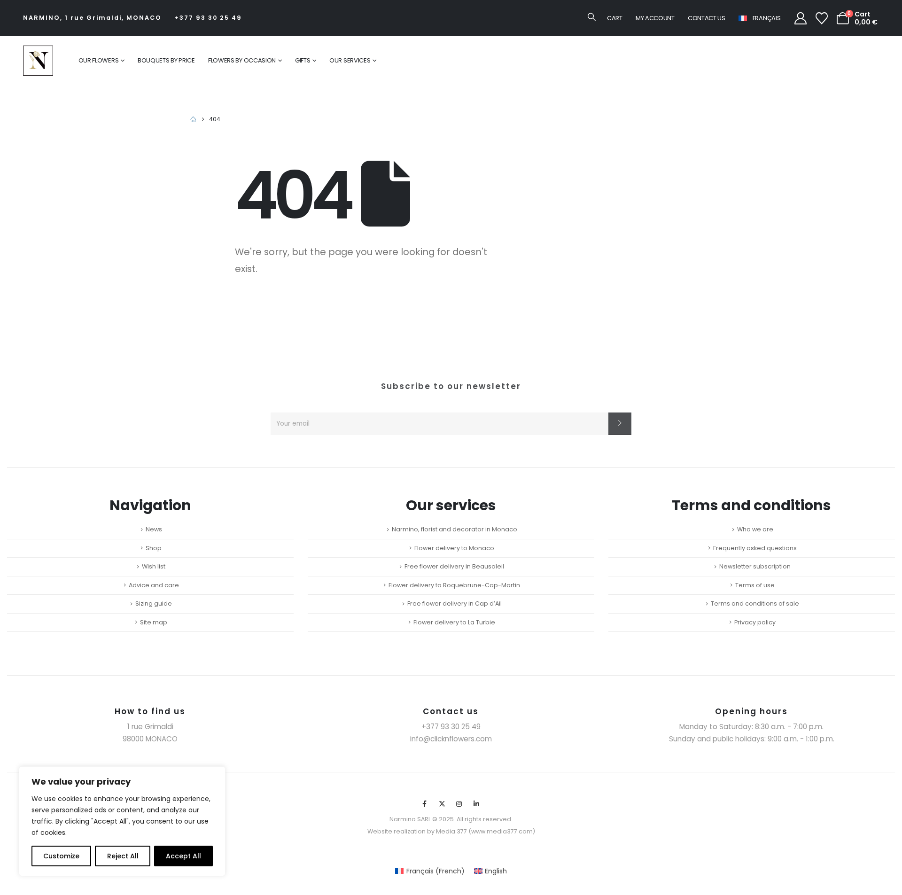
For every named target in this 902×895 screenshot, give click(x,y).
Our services (349, 60)
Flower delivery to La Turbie (454, 622)
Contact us (706, 18)
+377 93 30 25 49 (208, 18)
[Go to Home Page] (193, 119)
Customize (61, 856)
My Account (655, 18)
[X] (442, 803)
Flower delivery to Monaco (454, 548)
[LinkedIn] (476, 803)
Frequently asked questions (755, 548)
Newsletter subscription (755, 566)
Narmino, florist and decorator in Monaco (454, 529)
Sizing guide (153, 603)
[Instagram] (459, 803)
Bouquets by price (166, 60)
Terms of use (755, 585)
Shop (154, 548)
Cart (614, 18)
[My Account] (800, 18)
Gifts (303, 60)
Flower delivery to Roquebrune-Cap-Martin (454, 585)
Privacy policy (755, 622)
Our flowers (98, 60)
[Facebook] (424, 803)
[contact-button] (619, 423)
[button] (591, 17)
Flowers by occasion (242, 60)
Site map (153, 622)
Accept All (183, 856)
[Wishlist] (822, 18)
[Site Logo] (38, 61)
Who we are (755, 529)
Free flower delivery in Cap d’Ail (454, 603)
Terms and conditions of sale (755, 603)
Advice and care (154, 585)
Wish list (153, 566)
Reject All (123, 856)
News (154, 529)
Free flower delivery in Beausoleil (454, 566)
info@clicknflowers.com (451, 739)
